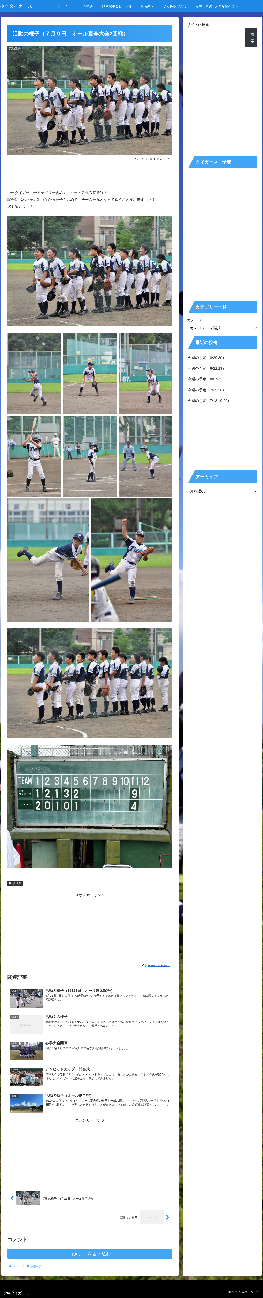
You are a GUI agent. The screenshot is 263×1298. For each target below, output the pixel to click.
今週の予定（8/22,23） (207, 368)
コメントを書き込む (90, 1253)
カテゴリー (196, 320)
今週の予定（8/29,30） (207, 358)
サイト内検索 (198, 25)
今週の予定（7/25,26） (207, 390)
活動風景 (16, 883)
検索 (252, 37)
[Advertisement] (89, 173)
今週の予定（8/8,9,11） (207, 379)
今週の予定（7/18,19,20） (209, 401)
